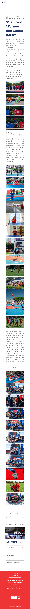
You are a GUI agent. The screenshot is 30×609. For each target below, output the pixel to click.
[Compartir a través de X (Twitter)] (10, 513)
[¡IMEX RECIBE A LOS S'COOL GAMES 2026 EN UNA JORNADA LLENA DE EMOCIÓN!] (15, 533)
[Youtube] (20, 588)
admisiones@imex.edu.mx (15, 577)
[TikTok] (22, 588)
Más (19, 9)
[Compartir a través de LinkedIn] (14, 513)
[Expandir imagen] (15, 87)
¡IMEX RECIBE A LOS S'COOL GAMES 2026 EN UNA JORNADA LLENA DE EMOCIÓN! (13, 542)
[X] (15, 588)
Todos (6, 9)
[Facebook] (13, 588)
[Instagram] (10, 588)
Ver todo (22, 524)
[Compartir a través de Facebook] (6, 513)
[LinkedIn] (17, 588)
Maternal (13, 9)
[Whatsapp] (8, 588)
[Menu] (27, 2)
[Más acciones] (23, 18)
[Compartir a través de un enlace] (18, 513)
